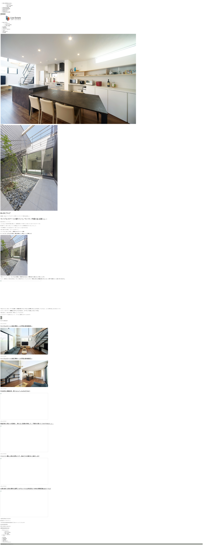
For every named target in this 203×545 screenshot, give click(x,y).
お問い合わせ (5, 31)
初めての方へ (5, 22)
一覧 (1, 317)
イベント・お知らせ (6, 29)
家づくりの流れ (10, 5)
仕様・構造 (9, 6)
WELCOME (7, 3)
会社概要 (4, 32)
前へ (1, 316)
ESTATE (6, 8)
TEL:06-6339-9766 (4, 524)
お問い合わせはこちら (5, 528)
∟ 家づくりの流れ (8, 24)
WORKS (6, 7)
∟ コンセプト (7, 23)
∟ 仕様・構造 (7, 25)
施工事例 (4, 26)
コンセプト (9, 4)
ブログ (4, 30)
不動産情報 (5, 538)
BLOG (5, 10)
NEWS (6, 9)
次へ (1, 318)
